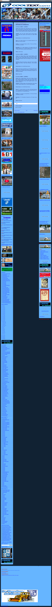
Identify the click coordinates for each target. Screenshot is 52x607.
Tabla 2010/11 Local (4, 277)
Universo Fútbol (4, 413)
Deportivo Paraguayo (5, 502)
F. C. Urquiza (4, 445)
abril (2, 330)
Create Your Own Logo (17, 7)
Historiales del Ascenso (5, 369)
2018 (3, 314)
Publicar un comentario (18, 107)
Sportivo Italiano (4, 477)
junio (2, 328)
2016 (3, 316)
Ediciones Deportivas (5, 356)
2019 (3, 313)
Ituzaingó (3, 507)
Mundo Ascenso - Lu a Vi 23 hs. (6, 533)
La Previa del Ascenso (5, 376)
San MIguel (3, 470)
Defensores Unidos (4, 425)
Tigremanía (3, 407)
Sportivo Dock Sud (4, 475)
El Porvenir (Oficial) (4, 437)
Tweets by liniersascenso (43, 24)
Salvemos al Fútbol (4, 399)
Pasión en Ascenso (4, 385)
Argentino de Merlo (4, 418)
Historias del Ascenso (5, 370)
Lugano (3, 515)
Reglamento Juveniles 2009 (5, 288)
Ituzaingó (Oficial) (4, 508)
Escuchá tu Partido (4, 361)
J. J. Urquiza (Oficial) (5, 454)
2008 (3, 338)
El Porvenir (3, 431)
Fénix (3, 447)
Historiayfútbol (4, 371)
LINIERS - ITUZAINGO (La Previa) (44, 258)
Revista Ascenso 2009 (5, 392)
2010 (3, 336)
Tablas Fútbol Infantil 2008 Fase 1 (6, 301)
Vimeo (46, 164)
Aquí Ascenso (4, 346)
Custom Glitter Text (42, 316)
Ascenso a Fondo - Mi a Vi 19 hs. (6, 526)
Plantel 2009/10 (4, 286)
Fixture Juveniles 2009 (5, 287)
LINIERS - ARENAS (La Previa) (44, 257)
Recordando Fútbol (4, 391)
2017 (3, 315)
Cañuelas (3, 495)
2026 (3, 305)
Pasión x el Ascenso (4, 386)
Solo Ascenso (4, 405)
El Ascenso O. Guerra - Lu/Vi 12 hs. (6, 527)
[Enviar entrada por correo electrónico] (16, 103)
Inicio (26, 110)
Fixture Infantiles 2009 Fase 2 (6, 285)
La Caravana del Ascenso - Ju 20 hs (6, 532)
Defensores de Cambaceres (5, 423)
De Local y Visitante (4, 354)
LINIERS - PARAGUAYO (43, 255)
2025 (3, 306)
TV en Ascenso (4, 412)
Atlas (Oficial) (4, 494)
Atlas (3, 493)
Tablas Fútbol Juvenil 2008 (5, 300)
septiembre (3, 325)
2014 (3, 318)
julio (2, 327)
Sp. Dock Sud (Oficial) (5, 474)
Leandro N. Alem (4, 459)
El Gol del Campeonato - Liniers (43, 221)
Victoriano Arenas (4, 522)
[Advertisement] (7, 44)
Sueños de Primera (4, 406)
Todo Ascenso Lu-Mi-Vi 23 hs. (6, 540)
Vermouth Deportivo (4, 415)
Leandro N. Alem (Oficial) (5, 461)
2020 (3, 312)
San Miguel (3, 467)
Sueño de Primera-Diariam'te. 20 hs (6, 539)
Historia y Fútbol (4, 368)
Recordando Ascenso (5, 390)
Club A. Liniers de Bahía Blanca (6, 353)
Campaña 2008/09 (4, 293)
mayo (3, 329)
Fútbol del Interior (4, 364)
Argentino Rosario (4, 492)
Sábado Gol (3, 398)
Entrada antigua (36, 110)
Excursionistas (4, 438)
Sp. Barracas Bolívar (4, 521)
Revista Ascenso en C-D (5, 393)
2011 (3, 335)
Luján (3, 462)
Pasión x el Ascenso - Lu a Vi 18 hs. (6, 535)
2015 (3, 317)
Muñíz (3, 516)
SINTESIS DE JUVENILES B (22, 24)
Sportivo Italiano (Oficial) (5, 481)
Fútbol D (3, 363)
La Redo (3, 377)
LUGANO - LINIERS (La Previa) (44, 256)
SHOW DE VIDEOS (42, 250)
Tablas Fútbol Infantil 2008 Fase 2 (6, 302)
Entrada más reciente (17, 110)
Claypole (3, 500)
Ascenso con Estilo (4, 347)
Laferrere (3, 455)
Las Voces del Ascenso (5, 378)
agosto (3, 326)
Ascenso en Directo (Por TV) (5, 348)
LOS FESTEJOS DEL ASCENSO (44, 163)
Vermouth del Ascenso (5, 414)
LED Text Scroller (45, 262)
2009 (3, 337)
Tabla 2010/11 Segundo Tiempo (6, 280)
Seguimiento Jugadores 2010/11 (6, 273)
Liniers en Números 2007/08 (5, 299)
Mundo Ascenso (4, 383)
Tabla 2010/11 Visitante (5, 278)
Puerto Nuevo (4, 517)
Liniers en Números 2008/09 (5, 294)
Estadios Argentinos (4, 362)
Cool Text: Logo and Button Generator (9, 7)
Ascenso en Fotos (4, 349)
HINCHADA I (42, 254)
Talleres (3, 482)
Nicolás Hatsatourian (42, 164)
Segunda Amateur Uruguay (5, 400)
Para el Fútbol (4, 384)
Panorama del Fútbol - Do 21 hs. (6, 534)
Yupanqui (3, 523)
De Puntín (3, 355)
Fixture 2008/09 (4, 295)
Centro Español (4, 499)
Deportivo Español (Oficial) (5, 430)
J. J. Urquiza (3, 452)
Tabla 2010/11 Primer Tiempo (5, 279)
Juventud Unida (4, 509)
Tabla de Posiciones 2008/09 (5, 292)
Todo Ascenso (4, 408)
